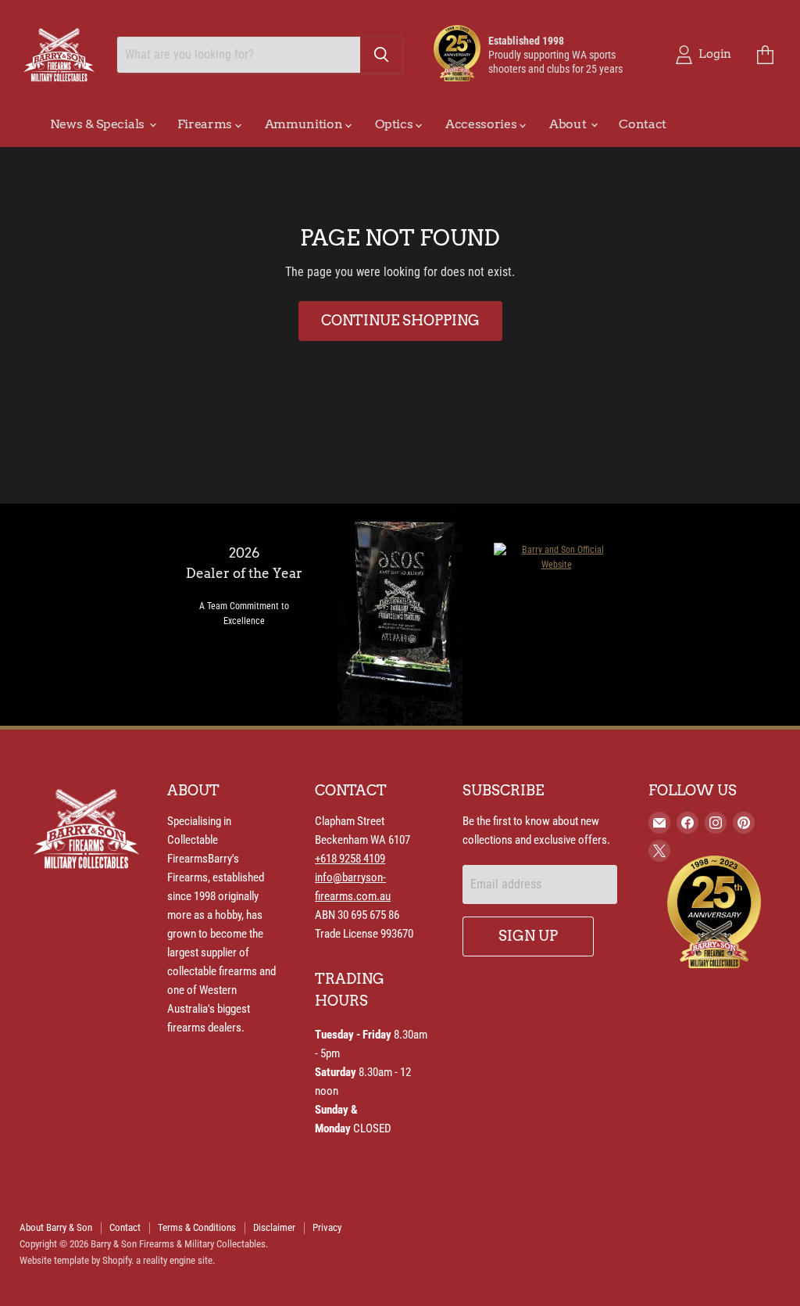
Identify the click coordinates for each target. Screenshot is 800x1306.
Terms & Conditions (197, 1227)
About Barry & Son (56, 1227)
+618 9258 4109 (350, 859)
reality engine (169, 1260)
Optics (395, 124)
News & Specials (99, 124)
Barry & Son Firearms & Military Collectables (178, 1244)
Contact (642, 124)
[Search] (381, 55)
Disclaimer (274, 1227)
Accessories (482, 124)
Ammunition (305, 124)
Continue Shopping (400, 320)
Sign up (528, 935)
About (569, 124)
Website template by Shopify (75, 1260)
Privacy (326, 1227)
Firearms (206, 124)
